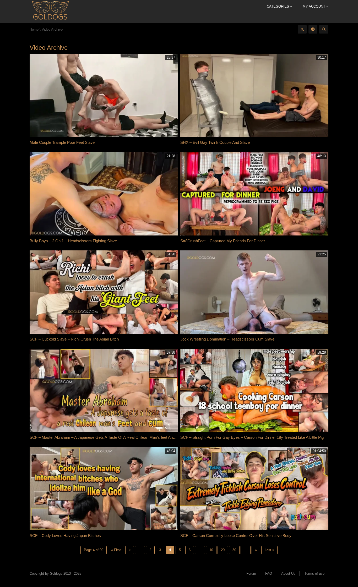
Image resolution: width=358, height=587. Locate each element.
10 (211, 550)
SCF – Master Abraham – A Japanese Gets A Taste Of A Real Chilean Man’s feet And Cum (107, 437)
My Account (314, 6)
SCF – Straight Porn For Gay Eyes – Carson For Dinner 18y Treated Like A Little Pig (252, 437)
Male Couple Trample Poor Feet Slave (62, 142)
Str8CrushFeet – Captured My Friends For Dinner (223, 241)
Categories (278, 6)
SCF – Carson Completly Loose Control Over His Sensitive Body (235, 535)
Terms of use (314, 573)
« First (116, 550)
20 (223, 550)
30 (234, 550)
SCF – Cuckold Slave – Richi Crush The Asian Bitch (74, 339)
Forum (251, 573)
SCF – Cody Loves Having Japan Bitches (65, 535)
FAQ (268, 573)
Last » (269, 550)
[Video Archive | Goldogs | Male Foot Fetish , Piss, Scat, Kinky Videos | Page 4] (50, 11)
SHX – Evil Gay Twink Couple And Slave (215, 142)
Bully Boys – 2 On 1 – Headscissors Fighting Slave (73, 241)
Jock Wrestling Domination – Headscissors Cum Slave (227, 339)
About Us (288, 573)
